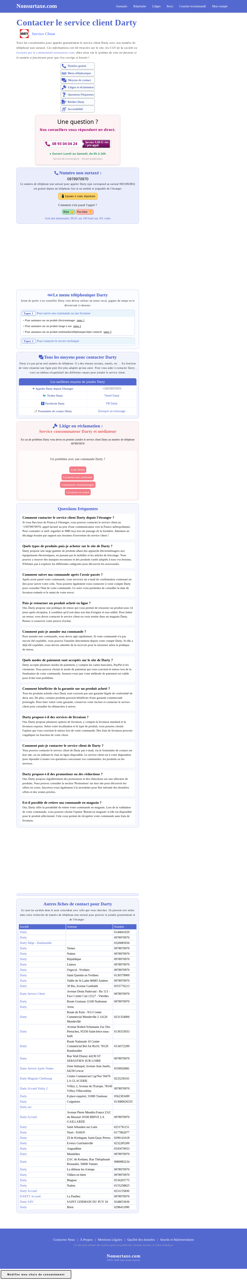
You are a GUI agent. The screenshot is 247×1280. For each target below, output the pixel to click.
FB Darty (112, 403)
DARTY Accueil (30, 1196)
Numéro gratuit (77, 65)
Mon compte (220, 6)
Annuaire (121, 6)
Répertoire (139, 6)
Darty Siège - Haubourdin (36, 942)
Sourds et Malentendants (177, 1239)
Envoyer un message (111, 411)
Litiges (156, 6)
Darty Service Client (32, 993)
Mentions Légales (110, 1239)
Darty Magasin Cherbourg (36, 1078)
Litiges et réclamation (81, 87)
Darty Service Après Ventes (36, 1068)
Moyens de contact (79, 80)
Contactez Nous (64, 1239)
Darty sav (26, 1107)
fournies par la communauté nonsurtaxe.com (45, 52)
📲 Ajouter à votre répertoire (77, 196)
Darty (23, 932)
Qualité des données (141, 1239)
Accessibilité (75, 109)
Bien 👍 (68, 211)
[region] (77, 254)
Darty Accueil (28, 1117)
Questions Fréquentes (81, 94)
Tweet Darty (111, 395)
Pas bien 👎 (84, 211)
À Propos (86, 1239)
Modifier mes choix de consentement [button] (36, 1274)
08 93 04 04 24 (64, 143)
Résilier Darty (76, 101)
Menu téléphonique (79, 73)
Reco (170, 6)
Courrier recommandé (192, 6)
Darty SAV (27, 1201)
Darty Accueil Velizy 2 (34, 1088)
